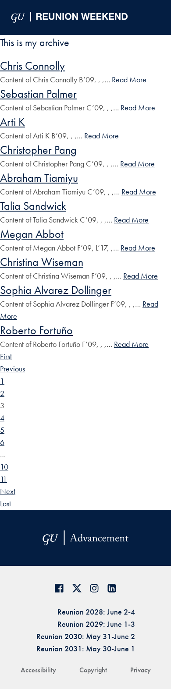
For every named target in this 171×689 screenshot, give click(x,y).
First (6, 356)
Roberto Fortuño (36, 330)
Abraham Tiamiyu (39, 177)
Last (5, 503)
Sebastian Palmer (38, 93)
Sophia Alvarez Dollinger (55, 290)
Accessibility (38, 670)
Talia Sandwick (33, 205)
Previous (12, 369)
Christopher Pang (38, 149)
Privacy (140, 670)
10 (4, 467)
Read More (129, 79)
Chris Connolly (32, 65)
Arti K (12, 121)
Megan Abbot (32, 233)
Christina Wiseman (41, 261)
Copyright (93, 670)
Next (7, 491)
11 (3, 479)
